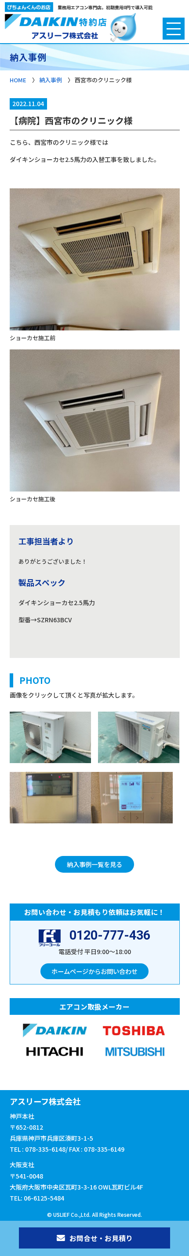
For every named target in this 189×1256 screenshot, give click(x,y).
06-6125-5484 (44, 1198)
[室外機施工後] (139, 739)
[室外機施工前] (50, 739)
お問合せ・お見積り (101, 1238)
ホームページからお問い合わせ (94, 971)
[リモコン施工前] (50, 799)
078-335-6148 (45, 1149)
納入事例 (50, 80)
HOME (18, 80)
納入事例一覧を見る (94, 864)
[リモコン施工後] (132, 799)
